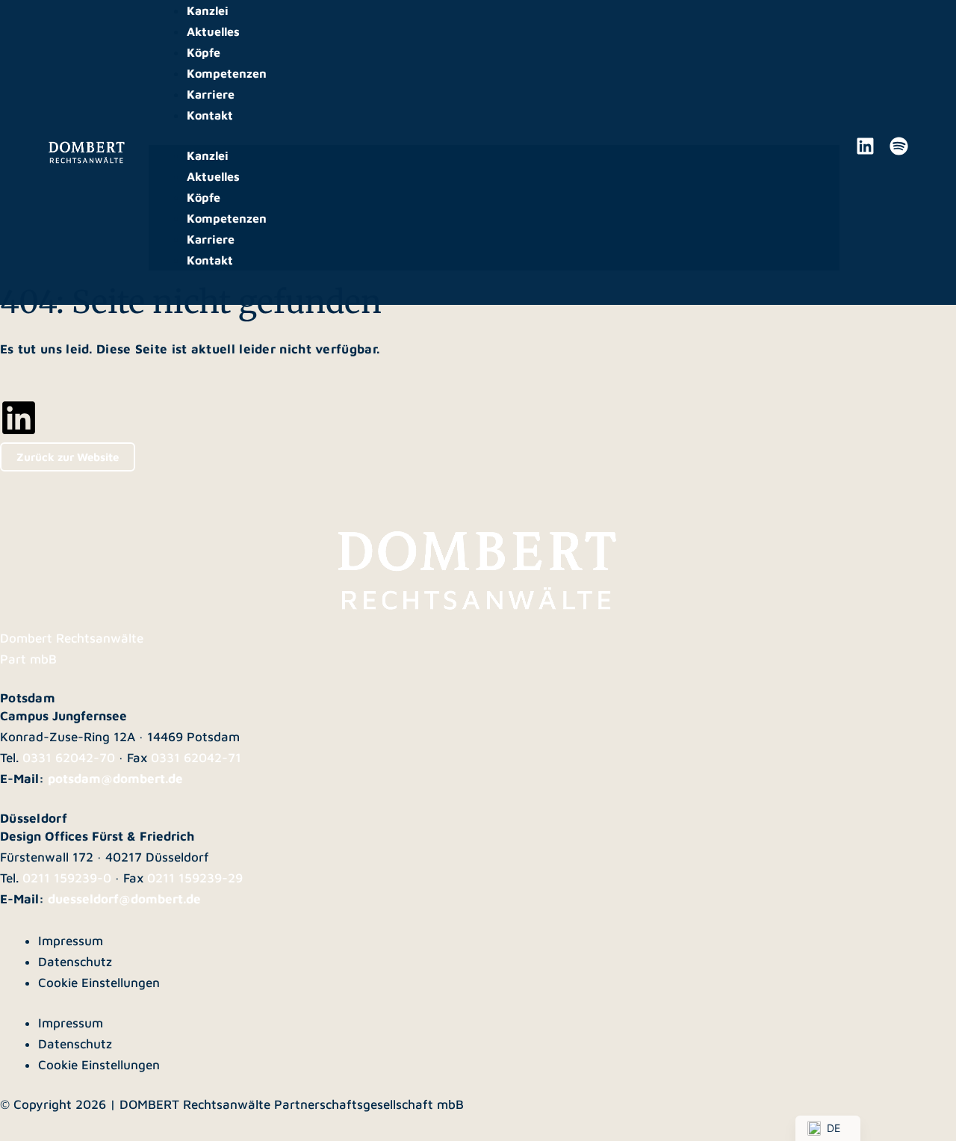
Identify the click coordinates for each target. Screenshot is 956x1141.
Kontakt (210, 115)
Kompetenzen (227, 73)
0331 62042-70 (68, 757)
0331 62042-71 (196, 757)
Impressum (70, 940)
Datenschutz (75, 961)
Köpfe (203, 52)
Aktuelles (213, 31)
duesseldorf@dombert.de (124, 898)
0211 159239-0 (66, 878)
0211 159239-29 (195, 878)
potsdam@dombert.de (115, 778)
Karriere (211, 94)
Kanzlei (208, 10)
